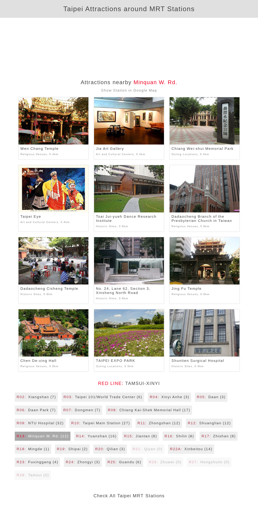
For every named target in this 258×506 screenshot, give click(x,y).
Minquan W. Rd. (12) (43, 436)
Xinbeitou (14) (191, 449)
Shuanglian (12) (209, 423)
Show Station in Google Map (129, 90)
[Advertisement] (129, 46)
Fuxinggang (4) (37, 462)
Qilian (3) (110, 449)
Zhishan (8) (219, 436)
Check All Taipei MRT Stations (129, 495)
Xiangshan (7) (36, 397)
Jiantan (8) (140, 436)
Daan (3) (211, 397)
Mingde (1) (33, 449)
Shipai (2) (72, 449)
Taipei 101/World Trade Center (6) (102, 397)
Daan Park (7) (36, 410)
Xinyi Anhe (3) (169, 397)
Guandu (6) (124, 462)
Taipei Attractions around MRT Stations (129, 9)
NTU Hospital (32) (40, 423)
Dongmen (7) (81, 410)
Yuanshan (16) (96, 436)
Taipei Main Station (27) (100, 423)
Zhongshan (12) (158, 423)
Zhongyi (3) (83, 462)
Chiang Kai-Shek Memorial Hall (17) (149, 410)
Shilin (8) (179, 436)
